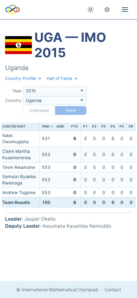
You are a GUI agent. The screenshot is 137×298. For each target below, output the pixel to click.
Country (13, 100)
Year (17, 90)
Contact (113, 289)
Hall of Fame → (62, 78)
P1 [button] (85, 126)
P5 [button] (121, 126)
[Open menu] (125, 10)
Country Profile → (23, 78)
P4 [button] (113, 126)
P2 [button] (94, 126)
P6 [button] (131, 126)
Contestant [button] (13, 126)
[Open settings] (107, 9)
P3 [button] (103, 126)
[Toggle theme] (90, 9)
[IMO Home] (12, 9)
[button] (46, 127)
